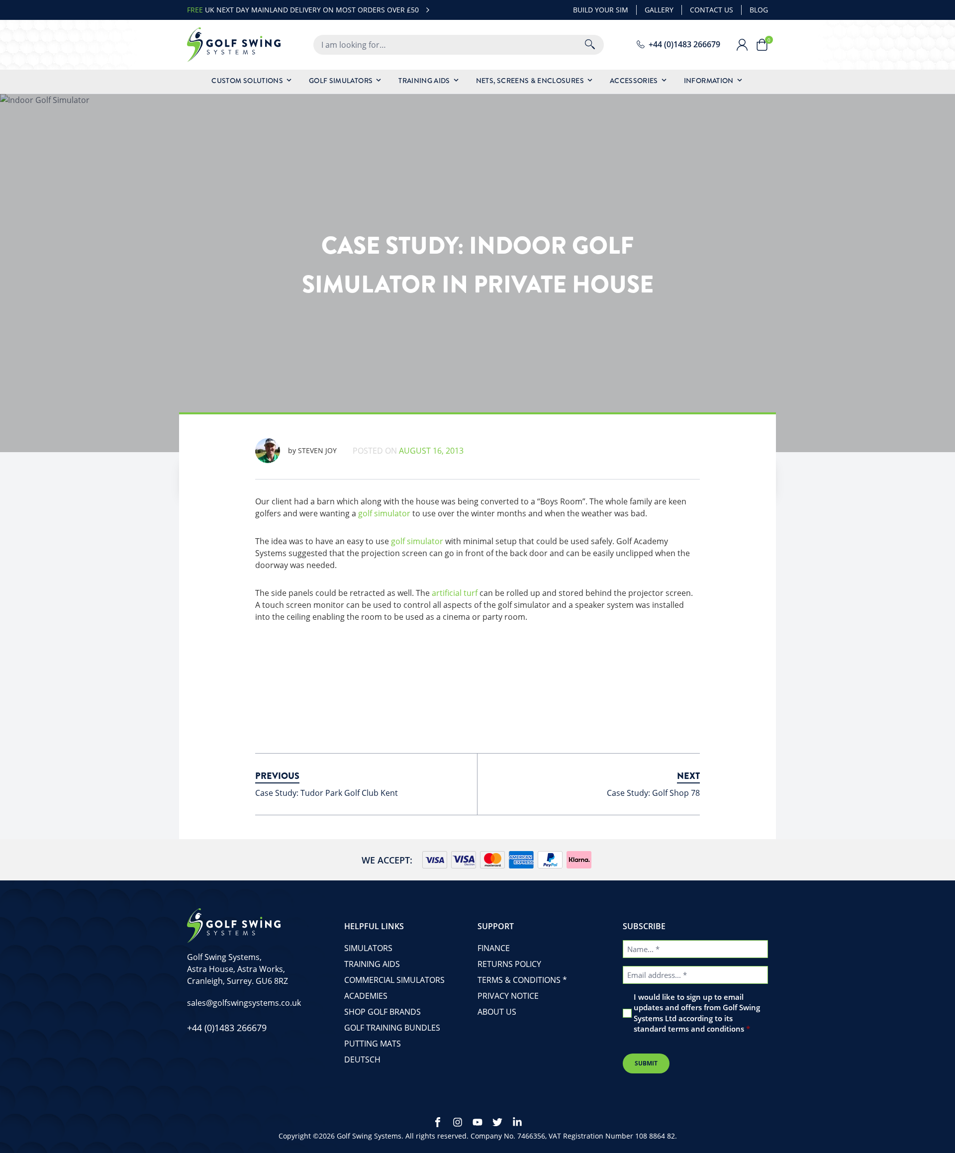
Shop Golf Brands (382, 1011)
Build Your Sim (600, 9)
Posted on (408, 450)
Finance (494, 948)
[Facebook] (438, 1122)
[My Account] (746, 45)
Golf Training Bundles (392, 1027)
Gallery (659, 9)
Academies (365, 995)
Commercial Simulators (394, 979)
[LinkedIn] (517, 1122)
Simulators (368, 948)
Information (709, 81)
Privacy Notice (508, 995)
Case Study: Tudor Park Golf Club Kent (326, 792)
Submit (646, 1063)
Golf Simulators (341, 81)
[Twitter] (497, 1122)
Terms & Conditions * (522, 979)
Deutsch (362, 1059)
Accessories (634, 81)
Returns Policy (509, 964)
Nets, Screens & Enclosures (530, 81)
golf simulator (384, 513)
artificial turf (455, 592)
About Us (497, 1011)
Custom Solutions (247, 81)
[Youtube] (477, 1122)
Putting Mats (372, 1043)
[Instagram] (458, 1122)
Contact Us (711, 9)
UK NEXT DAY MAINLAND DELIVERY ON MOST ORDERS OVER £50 (303, 9)
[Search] (590, 45)
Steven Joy (312, 450)
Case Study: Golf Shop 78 (653, 792)
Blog (759, 9)
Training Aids (424, 81)
